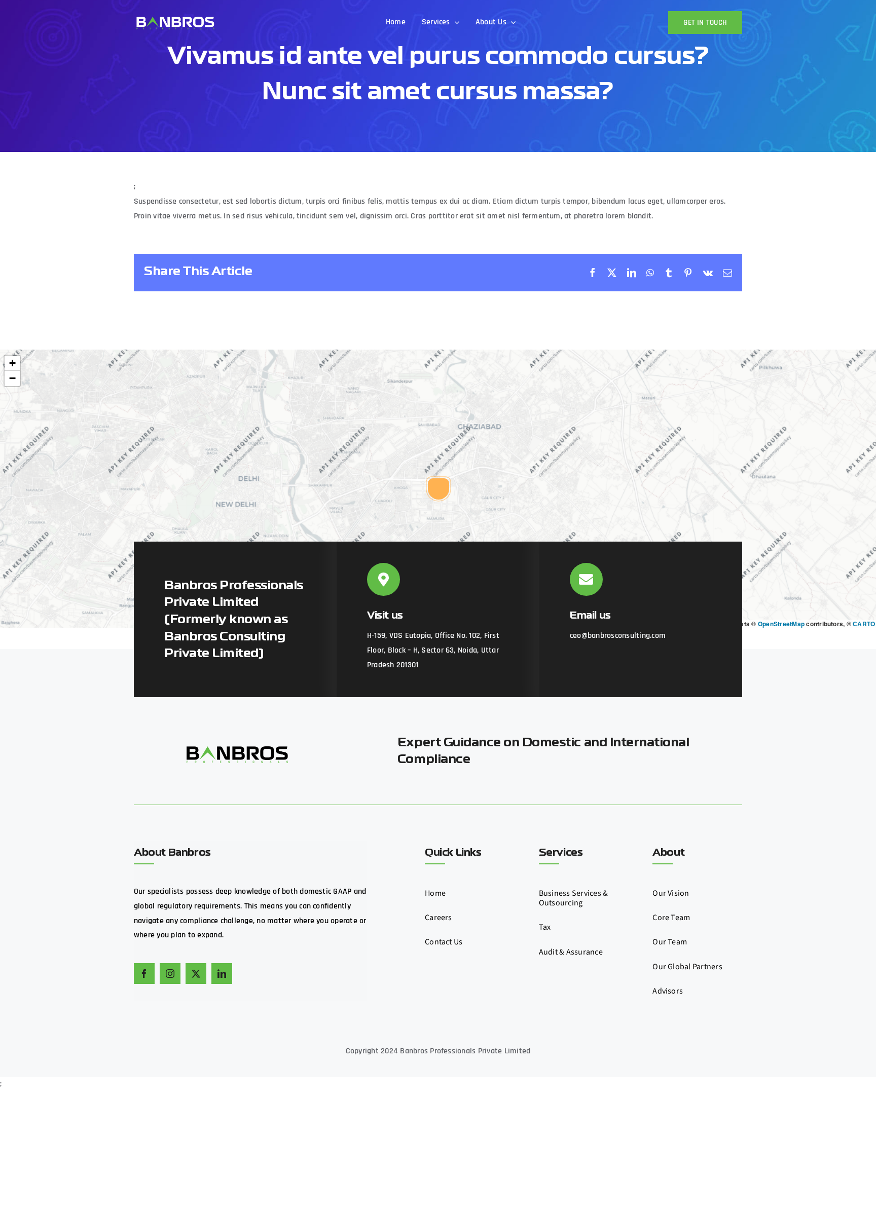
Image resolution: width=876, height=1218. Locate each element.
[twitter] (196, 973)
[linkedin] (221, 973)
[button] (438, 489)
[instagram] (170, 973)
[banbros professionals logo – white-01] (175, 17)
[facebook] (144, 973)
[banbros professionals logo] (237, 750)
